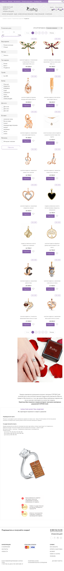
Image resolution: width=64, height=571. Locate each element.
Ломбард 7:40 (37, 1)
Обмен (4, 4)
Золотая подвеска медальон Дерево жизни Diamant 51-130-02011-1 (52, 245)
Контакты (9, 4)
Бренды (10, 1)
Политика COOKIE (33, 561)
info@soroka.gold (8, 11)
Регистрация (58, 7)
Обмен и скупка (55, 554)
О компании (6, 547)
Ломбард (52, 556)
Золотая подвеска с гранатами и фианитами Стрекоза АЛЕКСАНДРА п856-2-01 (52, 62)
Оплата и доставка (27, 1)
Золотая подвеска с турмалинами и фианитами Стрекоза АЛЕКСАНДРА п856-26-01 (28, 62)
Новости (4, 1)
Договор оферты (57, 561)
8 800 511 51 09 (8, 7)
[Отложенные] (56, 10)
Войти (52, 7)
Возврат (52, 551)
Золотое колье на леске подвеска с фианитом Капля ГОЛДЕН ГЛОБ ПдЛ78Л (52, 135)
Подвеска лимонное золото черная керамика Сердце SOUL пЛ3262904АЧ (52, 208)
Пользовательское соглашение (37, 562)
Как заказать (17, 1)
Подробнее (27, 70)
